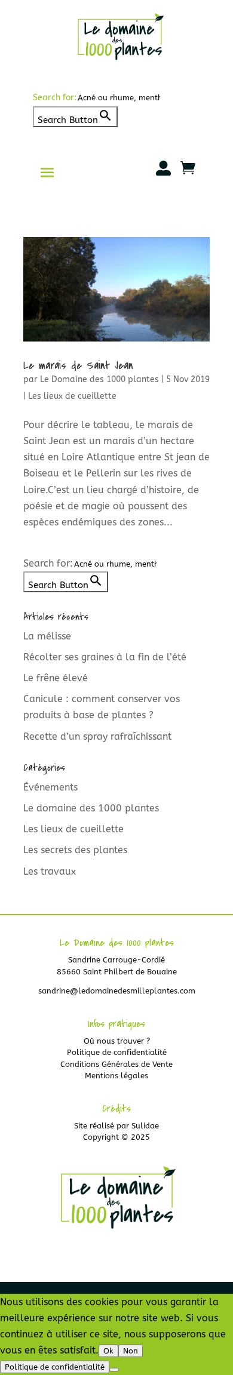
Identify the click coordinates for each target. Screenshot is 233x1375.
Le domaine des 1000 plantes (91, 808)
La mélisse (47, 636)
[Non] (114, 1369)
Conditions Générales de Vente (116, 1064)
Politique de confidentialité (117, 1052)
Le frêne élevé (55, 678)
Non (130, 1350)
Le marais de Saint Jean (78, 365)
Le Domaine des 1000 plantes (99, 379)
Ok (108, 1350)
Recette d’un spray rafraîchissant (97, 736)
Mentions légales (116, 1075)
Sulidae (145, 1125)
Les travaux (49, 871)
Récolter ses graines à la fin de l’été (104, 657)
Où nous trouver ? (117, 1040)
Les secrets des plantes (75, 850)
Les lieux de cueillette (72, 396)
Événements (50, 787)
